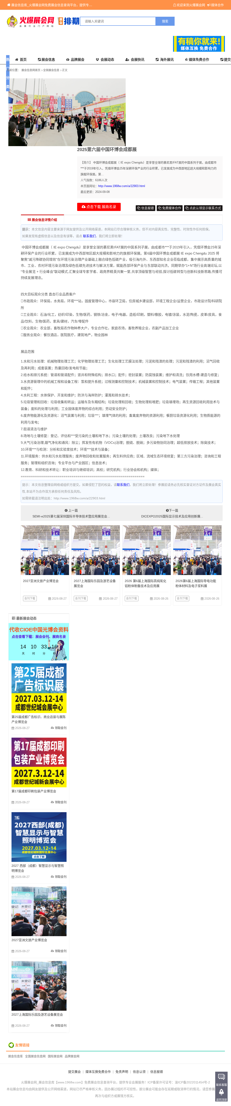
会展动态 (107, 59)
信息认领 (139, 1071)
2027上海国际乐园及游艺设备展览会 (37, 1014)
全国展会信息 (51, 70)
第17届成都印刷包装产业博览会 (34, 791)
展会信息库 (15, 1056)
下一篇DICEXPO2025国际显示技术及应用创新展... (172, 513)
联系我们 (89, 236)
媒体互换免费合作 (98, 1071)
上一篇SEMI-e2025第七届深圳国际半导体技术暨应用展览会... (71, 513)
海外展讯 (166, 59)
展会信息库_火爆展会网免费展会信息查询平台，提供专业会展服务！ (59, 5)
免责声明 (122, 1071)
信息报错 (147, 208)
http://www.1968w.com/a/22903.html (121, 186)
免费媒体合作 (171, 208)
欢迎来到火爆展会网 (191, 5)
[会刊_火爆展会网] (61, 21)
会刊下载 (29, 598)
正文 (64, 70)
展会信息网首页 (30, 70)
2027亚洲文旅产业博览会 (41, 581)
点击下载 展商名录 (100, 207)
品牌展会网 (72, 1056)
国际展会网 (55, 1056)
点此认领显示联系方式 (205, 208)
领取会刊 (61, 728)
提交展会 (74, 1071)
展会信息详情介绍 (44, 220)
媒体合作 (217, 5)
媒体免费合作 (199, 59)
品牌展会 (77, 59)
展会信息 (48, 59)
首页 (23, 59)
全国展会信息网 (35, 1056)
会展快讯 (137, 59)
